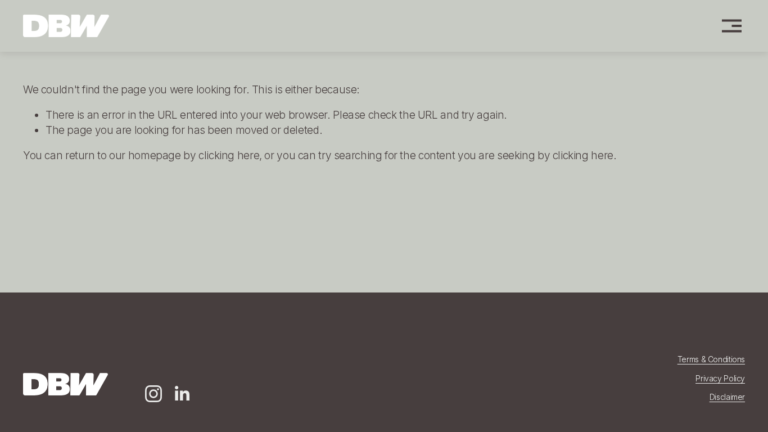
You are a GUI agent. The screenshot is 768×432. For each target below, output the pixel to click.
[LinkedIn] (182, 394)
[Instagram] (153, 394)
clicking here (228, 155)
